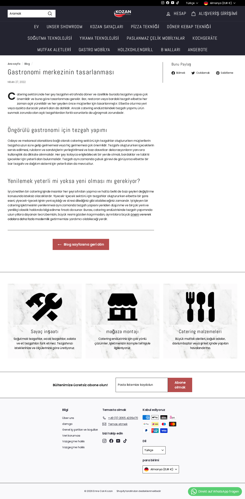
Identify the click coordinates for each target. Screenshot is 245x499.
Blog (27, 64)
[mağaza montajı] (122, 307)
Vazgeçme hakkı (73, 441)
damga (67, 424)
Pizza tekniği (145, 26)
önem (135, 214)
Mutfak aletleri (54, 49)
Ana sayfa (14, 64)
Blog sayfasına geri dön (83, 244)
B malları (170, 49)
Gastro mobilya (94, 49)
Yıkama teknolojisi (99, 38)
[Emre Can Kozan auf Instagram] (104, 441)
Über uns (68, 418)
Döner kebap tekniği (189, 26)
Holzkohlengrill (135, 49)
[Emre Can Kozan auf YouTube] (118, 441)
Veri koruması (71, 435)
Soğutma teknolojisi (50, 38)
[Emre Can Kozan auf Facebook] (111, 441)
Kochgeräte (205, 38)
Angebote (198, 49)
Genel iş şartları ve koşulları (80, 430)
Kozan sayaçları (106, 26)
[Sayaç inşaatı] (44, 307)
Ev (36, 26)
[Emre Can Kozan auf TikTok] (125, 441)
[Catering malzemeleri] (200, 307)
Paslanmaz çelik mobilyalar (156, 38)
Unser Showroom (64, 26)
